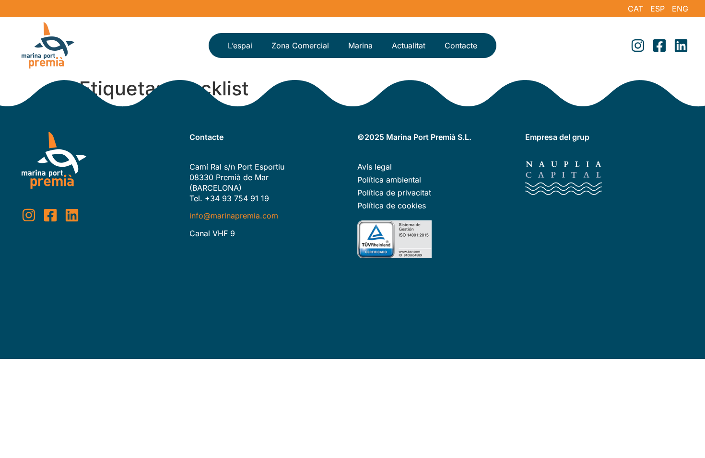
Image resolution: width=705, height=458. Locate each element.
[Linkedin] (681, 45)
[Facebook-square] (659, 45)
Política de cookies (391, 205)
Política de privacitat (394, 192)
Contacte (461, 45)
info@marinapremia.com (233, 215)
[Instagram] (638, 45)
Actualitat (408, 45)
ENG (680, 8)
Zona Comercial (300, 45)
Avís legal (374, 167)
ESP (657, 8)
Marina (360, 45)
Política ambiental (389, 179)
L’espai (240, 45)
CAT (635, 8)
